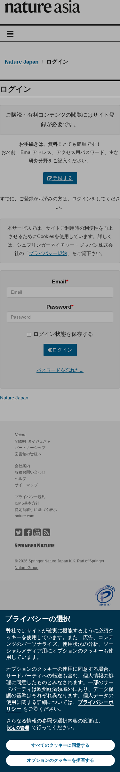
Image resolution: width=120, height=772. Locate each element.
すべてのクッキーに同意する (60, 745)
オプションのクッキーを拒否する (60, 760)
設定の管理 (18, 727)
